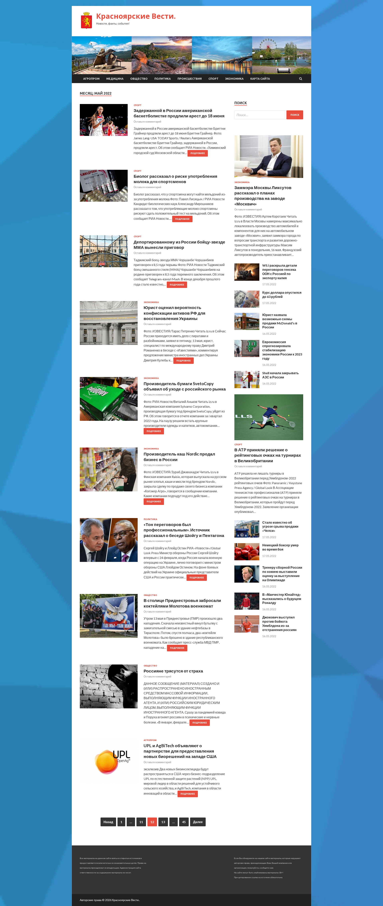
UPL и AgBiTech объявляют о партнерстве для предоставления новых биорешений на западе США (180, 751)
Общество (139, 78)
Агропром (91, 78)
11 (141, 822)
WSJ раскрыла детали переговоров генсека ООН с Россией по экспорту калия (279, 271)
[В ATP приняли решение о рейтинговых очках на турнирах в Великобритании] (268, 441)
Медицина (114, 78)
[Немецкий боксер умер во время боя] (246, 559)
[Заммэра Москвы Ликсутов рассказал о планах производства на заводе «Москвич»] (268, 179)
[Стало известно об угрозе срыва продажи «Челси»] (246, 536)
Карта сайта (260, 78)
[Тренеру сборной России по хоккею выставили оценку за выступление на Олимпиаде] (246, 581)
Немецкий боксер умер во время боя (280, 547)
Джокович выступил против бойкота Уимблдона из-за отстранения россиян (279, 623)
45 (184, 822)
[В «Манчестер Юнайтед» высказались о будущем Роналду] (246, 608)
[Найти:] (268, 114)
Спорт (213, 78)
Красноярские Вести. (136, 16)
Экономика (234, 78)
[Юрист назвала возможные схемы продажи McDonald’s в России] (246, 329)
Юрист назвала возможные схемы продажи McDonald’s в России (279, 321)
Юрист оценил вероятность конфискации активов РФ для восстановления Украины (174, 313)
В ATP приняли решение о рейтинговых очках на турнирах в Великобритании (267, 455)
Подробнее (198, 153)
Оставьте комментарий (147, 121)
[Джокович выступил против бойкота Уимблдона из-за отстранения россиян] (246, 631)
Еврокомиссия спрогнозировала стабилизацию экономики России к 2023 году (282, 350)
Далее (198, 822)
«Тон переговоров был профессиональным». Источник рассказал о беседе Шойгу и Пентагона (184, 530)
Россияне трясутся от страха (173, 670)
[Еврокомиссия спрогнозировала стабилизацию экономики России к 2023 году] (246, 356)
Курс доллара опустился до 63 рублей (281, 294)
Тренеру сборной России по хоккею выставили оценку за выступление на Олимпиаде (282, 573)
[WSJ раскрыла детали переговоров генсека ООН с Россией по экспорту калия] (246, 279)
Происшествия (190, 78)
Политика (162, 78)
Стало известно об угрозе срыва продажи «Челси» (280, 526)
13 (163, 822)
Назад (108, 822)
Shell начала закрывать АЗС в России (280, 375)
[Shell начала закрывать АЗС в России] (246, 387)
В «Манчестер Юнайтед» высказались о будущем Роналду (281, 599)
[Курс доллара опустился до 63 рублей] (246, 306)
